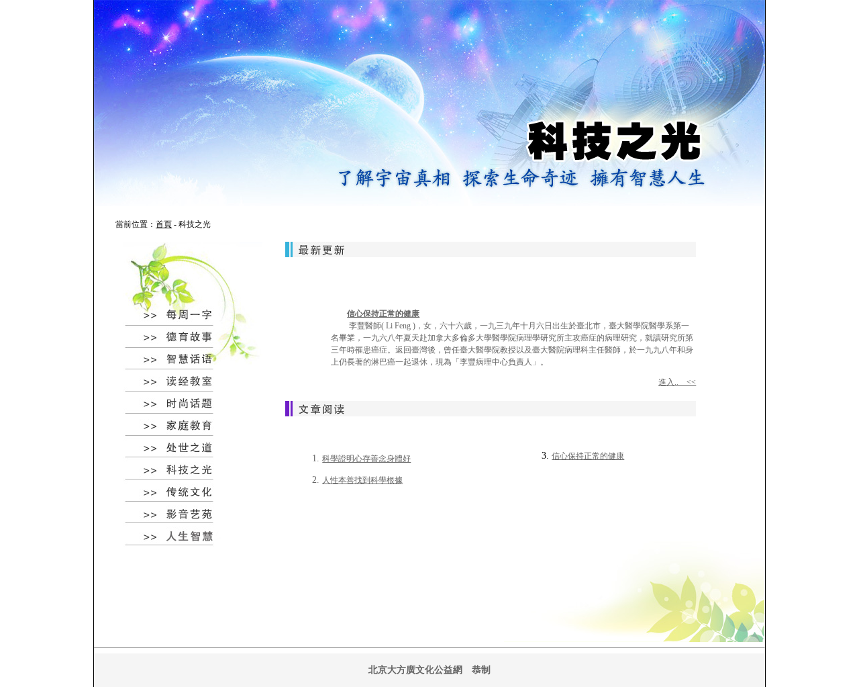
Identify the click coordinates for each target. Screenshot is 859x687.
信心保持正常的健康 (383, 313)
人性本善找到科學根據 (362, 480)
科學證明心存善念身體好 (366, 458)
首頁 (164, 224)
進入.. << (677, 382)
